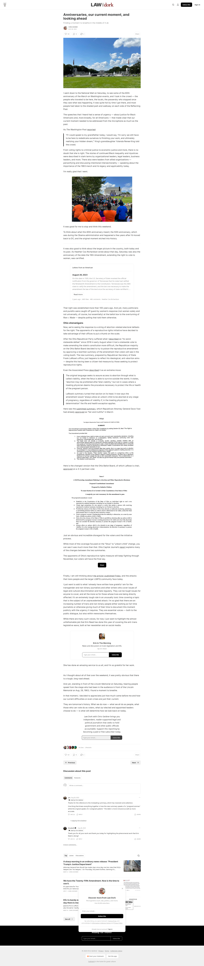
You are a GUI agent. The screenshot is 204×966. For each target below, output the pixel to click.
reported (91, 129)
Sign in (197, 5)
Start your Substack (96, 956)
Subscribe (186, 5)
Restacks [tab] (77, 778)
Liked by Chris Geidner (76, 800)
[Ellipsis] (139, 797)
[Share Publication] (178, 5)
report (123, 547)
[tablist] (72, 778)
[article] (102, 868)
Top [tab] (66, 856)
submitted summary (86, 409)
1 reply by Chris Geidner (78, 821)
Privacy (100, 951)
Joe (69, 797)
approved (79, 412)
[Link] (60, 323)
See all (67, 919)
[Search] (173, 5)
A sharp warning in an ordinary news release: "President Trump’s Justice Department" (90, 863)
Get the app (112, 956)
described (114, 339)
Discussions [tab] (80, 856)
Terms (107, 951)
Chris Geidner (73, 27)
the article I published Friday (107, 576)
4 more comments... (70, 845)
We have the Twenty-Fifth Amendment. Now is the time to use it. (91, 882)
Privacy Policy (118, 923)
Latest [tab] (71, 856)
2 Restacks (88, 747)
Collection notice (116, 951)
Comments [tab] (68, 778)
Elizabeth (71, 828)
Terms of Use (112, 921)
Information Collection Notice (101, 923)
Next (134, 763)
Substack (91, 961)
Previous (71, 763)
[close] (122, 888)
